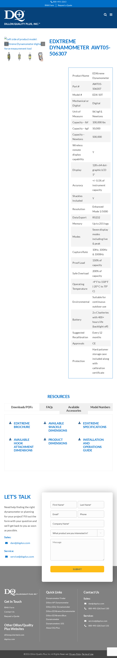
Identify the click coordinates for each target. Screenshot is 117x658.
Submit (77, 569)
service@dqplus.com (22, 556)
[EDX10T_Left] (24, 44)
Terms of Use (87, 654)
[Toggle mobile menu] (111, 14)
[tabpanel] (58, 442)
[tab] (22, 407)
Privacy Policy (75, 654)
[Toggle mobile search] (105, 14)
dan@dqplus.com (20, 543)
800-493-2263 (59, 2)
